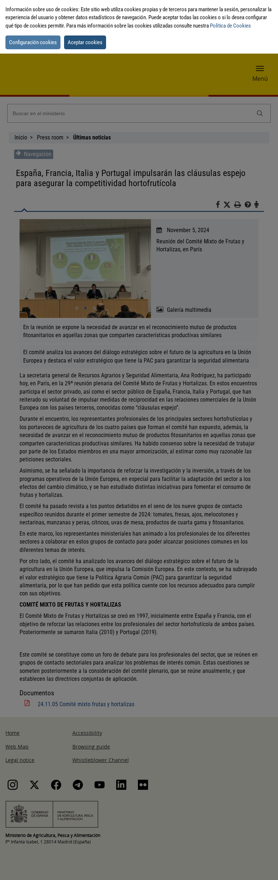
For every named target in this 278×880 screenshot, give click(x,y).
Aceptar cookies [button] (85, 42)
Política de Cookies (230, 25)
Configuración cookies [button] (33, 42)
